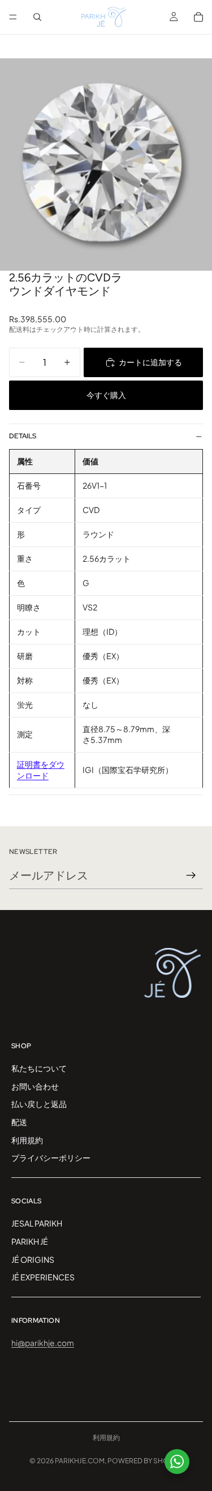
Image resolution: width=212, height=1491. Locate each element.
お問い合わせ (35, 1085)
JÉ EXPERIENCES (43, 1277)
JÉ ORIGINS (32, 1259)
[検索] (37, 17)
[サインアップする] (191, 875)
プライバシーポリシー (50, 1157)
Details (22, 436)
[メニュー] (13, 17)
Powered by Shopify (145, 1460)
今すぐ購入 (106, 395)
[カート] (198, 17)
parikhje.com (80, 1460)
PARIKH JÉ (29, 1241)
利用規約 (27, 1139)
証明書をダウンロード (40, 769)
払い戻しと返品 (39, 1104)
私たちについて (39, 1068)
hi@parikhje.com (42, 1343)
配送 (19, 1122)
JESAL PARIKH (36, 1223)
